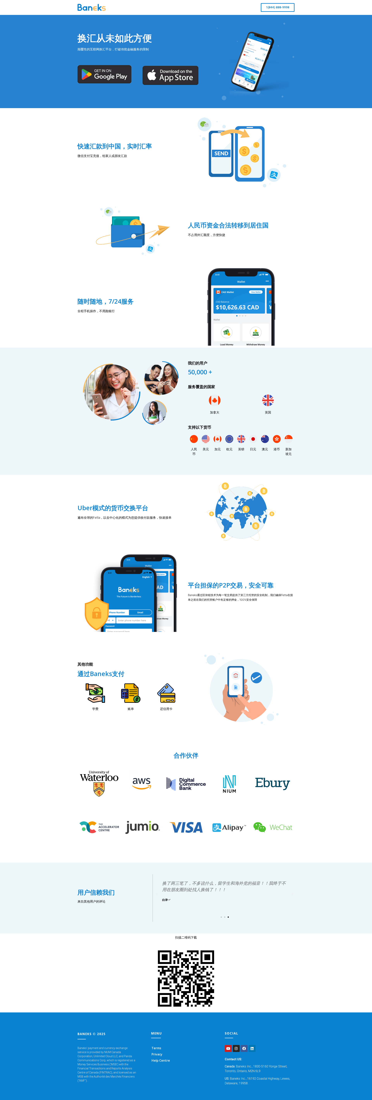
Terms (156, 1048)
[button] (277, 7)
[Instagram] (236, 1048)
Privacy (157, 1054)
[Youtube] (228, 1048)
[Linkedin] (252, 1048)
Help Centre (161, 1060)
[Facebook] (244, 1048)
